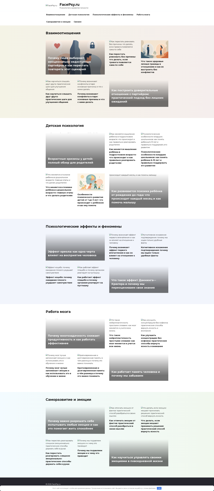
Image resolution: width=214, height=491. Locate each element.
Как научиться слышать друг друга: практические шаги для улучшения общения (59, 98)
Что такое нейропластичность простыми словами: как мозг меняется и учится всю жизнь (122, 340)
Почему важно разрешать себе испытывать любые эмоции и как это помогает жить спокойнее (73, 424)
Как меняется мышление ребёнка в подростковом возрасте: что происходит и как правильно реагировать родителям (123, 156)
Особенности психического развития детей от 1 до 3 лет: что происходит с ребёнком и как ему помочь (90, 200)
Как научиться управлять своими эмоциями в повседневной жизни (137, 459)
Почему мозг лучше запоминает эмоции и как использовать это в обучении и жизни (58, 372)
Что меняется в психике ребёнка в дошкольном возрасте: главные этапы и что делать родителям (59, 191)
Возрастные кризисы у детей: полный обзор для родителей (70, 160)
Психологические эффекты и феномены (113, 15)
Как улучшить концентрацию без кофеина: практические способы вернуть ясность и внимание (154, 340)
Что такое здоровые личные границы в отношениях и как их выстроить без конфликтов (152, 66)
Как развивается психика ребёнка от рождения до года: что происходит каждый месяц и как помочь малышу (136, 197)
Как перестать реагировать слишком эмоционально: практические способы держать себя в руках (58, 458)
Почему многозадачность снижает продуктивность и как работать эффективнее (74, 339)
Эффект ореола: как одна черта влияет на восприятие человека (72, 253)
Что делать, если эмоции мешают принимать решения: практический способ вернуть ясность (153, 426)
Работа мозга (143, 15)
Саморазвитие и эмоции (58, 22)
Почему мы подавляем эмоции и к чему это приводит (89, 453)
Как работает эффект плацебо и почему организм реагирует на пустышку (90, 281)
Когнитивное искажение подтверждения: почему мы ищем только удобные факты (154, 251)
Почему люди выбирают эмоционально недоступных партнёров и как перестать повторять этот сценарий (69, 63)
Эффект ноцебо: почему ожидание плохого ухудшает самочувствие (59, 280)
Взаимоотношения (55, 15)
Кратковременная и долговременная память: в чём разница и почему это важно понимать (91, 372)
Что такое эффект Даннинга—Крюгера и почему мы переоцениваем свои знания (133, 284)
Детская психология (78, 15)
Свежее (77, 22)
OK (159, 488)
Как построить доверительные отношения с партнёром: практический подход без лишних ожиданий (137, 96)
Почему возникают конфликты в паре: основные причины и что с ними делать (91, 98)
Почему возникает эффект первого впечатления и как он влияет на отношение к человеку (122, 253)
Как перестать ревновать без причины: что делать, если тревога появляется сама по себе (122, 59)
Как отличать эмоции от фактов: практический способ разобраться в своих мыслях (122, 424)
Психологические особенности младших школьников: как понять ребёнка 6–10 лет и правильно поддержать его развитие (154, 159)
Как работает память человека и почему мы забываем (135, 373)
